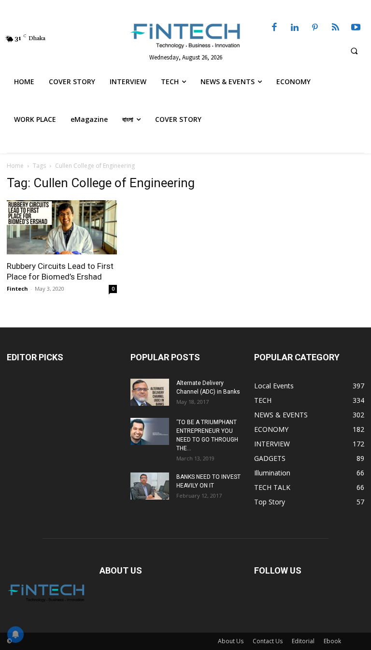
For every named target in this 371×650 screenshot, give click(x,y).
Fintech (17, 288)
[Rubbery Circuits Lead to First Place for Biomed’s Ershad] (62, 227)
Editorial (303, 641)
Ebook (332, 641)
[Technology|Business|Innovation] (185, 35)
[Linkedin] (294, 28)
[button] (354, 51)
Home (15, 166)
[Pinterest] (315, 28)
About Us (230, 641)
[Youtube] (356, 28)
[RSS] (335, 28)
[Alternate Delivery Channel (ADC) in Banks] (149, 392)
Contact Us (268, 641)
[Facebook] (274, 28)
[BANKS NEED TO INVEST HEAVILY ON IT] (149, 486)
